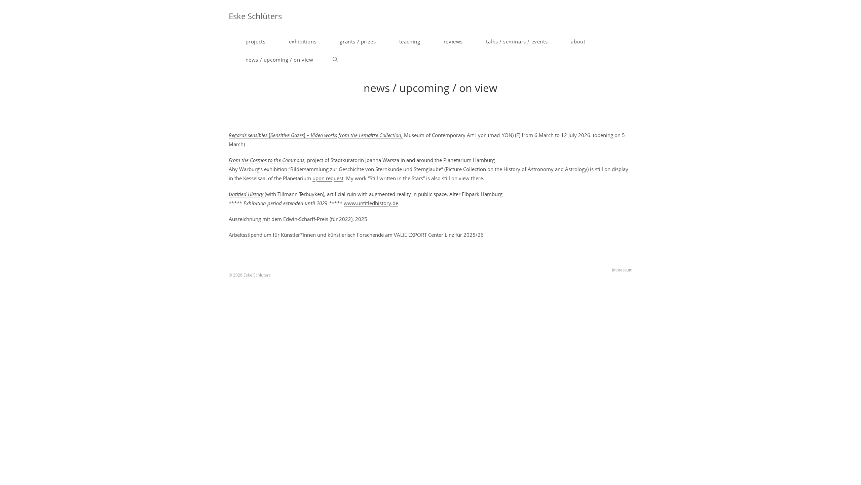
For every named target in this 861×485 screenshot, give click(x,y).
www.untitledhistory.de (371, 203)
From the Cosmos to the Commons (266, 160)
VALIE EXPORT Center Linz (424, 234)
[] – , (316, 135)
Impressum (622, 270)
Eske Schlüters (255, 16)
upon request (327, 178)
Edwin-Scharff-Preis (306, 219)
